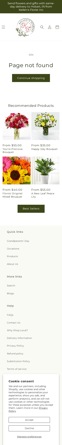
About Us (12, 264)
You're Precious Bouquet (13, 150)
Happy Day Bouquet (44, 149)
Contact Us (13, 322)
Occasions (13, 248)
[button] (42, 27)
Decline (29, 428)
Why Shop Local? (17, 330)
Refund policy (15, 353)
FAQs (10, 314)
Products (12, 256)
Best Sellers (31, 208)
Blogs (10, 293)
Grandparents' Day (18, 240)
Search (11, 285)
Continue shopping (31, 78)
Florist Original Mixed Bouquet (13, 195)
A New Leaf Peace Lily (42, 195)
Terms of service (17, 368)
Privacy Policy (15, 345)
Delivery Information (19, 338)
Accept (29, 419)
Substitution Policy (18, 361)
